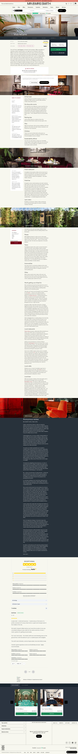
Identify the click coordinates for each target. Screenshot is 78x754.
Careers (38, 752)
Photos (25, 38)
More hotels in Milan (22, 45)
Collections (4, 725)
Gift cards (42, 752)
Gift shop (64, 7)
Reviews (44, 38)
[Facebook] (70, 743)
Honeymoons (30, 7)
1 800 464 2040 (61, 52)
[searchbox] (26, 10)
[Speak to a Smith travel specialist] (66, 3)
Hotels (14, 7)
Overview (15, 38)
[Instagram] (67, 743)
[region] (39, 80)
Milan (15, 32)
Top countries (4, 722)
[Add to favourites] (11, 34)
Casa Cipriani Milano (46, 709)
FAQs (28, 752)
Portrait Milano (20, 709)
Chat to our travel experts (72, 752)
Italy (18, 32)
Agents (34, 752)
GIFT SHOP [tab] (67, 722)
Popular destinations (6, 728)
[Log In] (75, 4)
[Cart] (71, 4)
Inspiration (38, 7)
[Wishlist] (69, 4)
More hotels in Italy (30, 45)
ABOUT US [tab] (55, 722)
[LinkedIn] (72, 743)
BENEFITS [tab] (61, 722)
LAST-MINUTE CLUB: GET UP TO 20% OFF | (38, 0)
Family (51, 7)
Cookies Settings (34, 82)
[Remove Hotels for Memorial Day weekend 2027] (14, 10)
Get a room (62, 38)
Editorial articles (5, 731)
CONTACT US (74, 722)
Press (31, 752)
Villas (19, 7)
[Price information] (65, 34)
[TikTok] (75, 743)
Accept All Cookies (44, 82)
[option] (26, 702)
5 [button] (41, 718)
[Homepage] (39, 3)
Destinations (45, 7)
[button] (66, 3)
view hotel (26, 713)
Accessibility (47, 752)
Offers (24, 7)
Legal (25, 752)
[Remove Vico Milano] (21, 10)
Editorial (57, 7)
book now (58, 49)
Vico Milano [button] (18, 10)
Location (34, 38)
